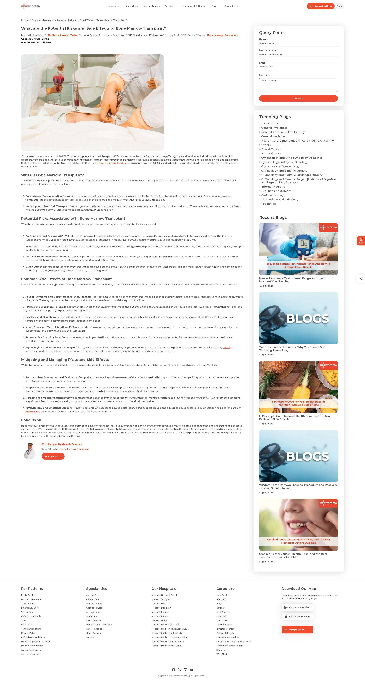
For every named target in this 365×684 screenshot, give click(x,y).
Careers (215, 6)
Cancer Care (92, 599)
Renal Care (92, 616)
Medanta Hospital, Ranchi (164, 595)
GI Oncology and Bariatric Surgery (284, 170)
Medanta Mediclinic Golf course (167, 641)
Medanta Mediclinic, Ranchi (165, 624)
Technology (27, 612)
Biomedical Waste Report (229, 645)
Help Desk (221, 595)
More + (90, 637)
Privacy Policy (28, 633)
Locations (113, 6)
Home (24, 20)
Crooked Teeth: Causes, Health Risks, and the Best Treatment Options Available (293, 555)
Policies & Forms (225, 633)
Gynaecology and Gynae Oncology (284, 162)
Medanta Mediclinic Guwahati (166, 645)
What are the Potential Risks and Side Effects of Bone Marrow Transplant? (84, 20)
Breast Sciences (272, 153)
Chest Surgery (93, 633)
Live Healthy (269, 123)
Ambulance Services (31, 654)
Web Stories (222, 654)
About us (221, 599)
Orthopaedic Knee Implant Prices (233, 641)
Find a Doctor (28, 595)
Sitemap (220, 650)
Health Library (150, 6)
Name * (263, 39)
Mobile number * (269, 50)
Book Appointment (31, 599)
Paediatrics (268, 203)
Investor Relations (226, 629)
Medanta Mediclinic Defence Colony (170, 637)
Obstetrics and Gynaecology (280, 166)
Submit (299, 98)
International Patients (193, 6)
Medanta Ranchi (159, 612)
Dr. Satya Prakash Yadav (63, 35)
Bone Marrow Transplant (222, 35)
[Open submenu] (137, 6)
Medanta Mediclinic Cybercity (166, 633)
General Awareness (274, 127)
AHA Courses (223, 612)
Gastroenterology (273, 195)
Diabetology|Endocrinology (279, 199)
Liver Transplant (94, 620)
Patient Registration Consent (36, 641)
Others (266, 145)
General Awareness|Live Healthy (283, 132)
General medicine (273, 136)
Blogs (34, 20)
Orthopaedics (93, 612)
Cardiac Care (92, 595)
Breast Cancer (271, 149)
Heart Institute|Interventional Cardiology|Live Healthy (297, 140)
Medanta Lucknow (161, 608)
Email (262, 62)
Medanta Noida (159, 620)
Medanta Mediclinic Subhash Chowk (170, 629)
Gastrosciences (94, 608)
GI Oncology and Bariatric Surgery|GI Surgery (291, 175)
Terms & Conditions (31, 629)
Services (169, 6)
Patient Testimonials (32, 616)
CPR (23, 620)
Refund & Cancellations (33, 637)
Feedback (221, 616)
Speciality (130, 6)
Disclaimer (26, 624)
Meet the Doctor (53, 456)
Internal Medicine (273, 186)
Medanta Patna (159, 603)
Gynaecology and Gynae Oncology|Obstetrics (291, 157)
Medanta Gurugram (161, 599)
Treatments (27, 603)
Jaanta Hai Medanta (31, 650)
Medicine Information (32, 645)
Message (264, 75)
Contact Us (230, 6)
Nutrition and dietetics (276, 191)
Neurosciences (94, 603)
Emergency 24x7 (29, 608)
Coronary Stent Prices (227, 637)
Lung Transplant (94, 629)
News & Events (224, 624)
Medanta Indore (159, 616)
